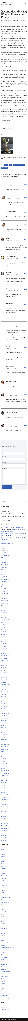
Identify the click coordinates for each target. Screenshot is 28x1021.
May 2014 (3, 672)
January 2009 (4, 826)
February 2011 (4, 766)
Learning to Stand (5, 511)
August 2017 (4, 622)
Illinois (2, 892)
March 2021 (4, 560)
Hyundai (3, 890)
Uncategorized (4, 995)
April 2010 (3, 790)
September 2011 (5, 749)
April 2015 (3, 646)
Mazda (2, 916)
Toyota (2, 988)
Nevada (3, 935)
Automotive (3, 859)
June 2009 (3, 814)
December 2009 (5, 799)
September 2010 (5, 778)
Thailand (3, 983)
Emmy (6, 164)
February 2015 (4, 651)
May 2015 (3, 644)
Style (2, 978)
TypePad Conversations (6, 993)
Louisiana (3, 914)
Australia (3, 856)
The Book (3, 986)
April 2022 (3, 553)
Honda (2, 887)
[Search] (25, 501)
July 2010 (3, 782)
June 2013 (3, 699)
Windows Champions (6, 998)
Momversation (4, 928)
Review (2, 959)
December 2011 (5, 742)
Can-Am (3, 866)
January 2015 (4, 653)
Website (4, 462)
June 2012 (3, 727)
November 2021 (5, 555)
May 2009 (3, 816)
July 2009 (3, 811)
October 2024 (4, 550)
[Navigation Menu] (25, 3)
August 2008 (4, 838)
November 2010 (5, 773)
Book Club (3, 863)
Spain (2, 974)
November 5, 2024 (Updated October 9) (10, 509)
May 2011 (3, 759)
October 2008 (4, 833)
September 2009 (5, 806)
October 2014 (4, 660)
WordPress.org (4, 1012)
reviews (3, 962)
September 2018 (5, 603)
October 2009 (4, 804)
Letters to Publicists (5, 907)
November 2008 (5, 830)
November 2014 (5, 658)
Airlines (2, 849)
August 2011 (4, 751)
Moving (2, 931)
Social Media (4, 969)
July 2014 (3, 667)
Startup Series (4, 976)
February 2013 (4, 708)
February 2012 (4, 737)
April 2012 (3, 732)
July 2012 (3, 725)
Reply (25, 184)
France (2, 883)
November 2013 (5, 687)
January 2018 (4, 617)
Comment (5, 468)
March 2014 (4, 677)
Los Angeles (4, 167)
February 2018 (4, 615)
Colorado (3, 868)
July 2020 (3, 569)
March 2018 (4, 612)
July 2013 (3, 696)
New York (3, 938)
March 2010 (4, 792)
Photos (2, 955)
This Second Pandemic (6, 520)
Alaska (2, 852)
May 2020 (3, 574)
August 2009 (4, 809)
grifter (15, 164)
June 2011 (3, 756)
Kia (2, 904)
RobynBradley (9, 303)
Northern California (5, 943)
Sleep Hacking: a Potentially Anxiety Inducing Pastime (13, 514)
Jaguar (2, 899)
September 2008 (5, 835)
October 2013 (4, 689)
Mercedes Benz (5, 919)
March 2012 (4, 735)
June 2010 (3, 785)
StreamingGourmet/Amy (12, 366)
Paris (2, 950)
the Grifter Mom (20, 37)
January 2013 (4, 711)
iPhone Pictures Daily (6, 897)
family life (3, 878)
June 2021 (3, 557)
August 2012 (4, 723)
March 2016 (4, 634)
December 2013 (5, 684)
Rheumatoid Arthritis (6, 964)
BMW (2, 861)
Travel (2, 990)
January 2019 (4, 596)
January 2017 (4, 627)
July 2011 (3, 754)
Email (4, 456)
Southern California (5, 971)
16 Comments (24, 20)
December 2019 (5, 579)
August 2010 (4, 780)
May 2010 (3, 787)
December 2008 (5, 828)
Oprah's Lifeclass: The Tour (7, 947)
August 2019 (4, 584)
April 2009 (3, 818)
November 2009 (5, 802)
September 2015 (5, 636)
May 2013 (3, 701)
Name (4, 451)
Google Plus (4, 885)
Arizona (3, 854)
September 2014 (5, 663)
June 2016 (3, 629)
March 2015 (4, 648)
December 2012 (5, 713)
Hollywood (21, 164)
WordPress (13, 1019)
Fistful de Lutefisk (10, 289)
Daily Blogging (4, 875)
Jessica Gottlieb (6, 20)
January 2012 (4, 739)
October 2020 (4, 565)
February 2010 (4, 794)
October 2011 (4, 747)
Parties (2, 952)
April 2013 (3, 703)
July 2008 (3, 840)
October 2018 (4, 600)
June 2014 (3, 670)
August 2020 (4, 567)
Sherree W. (8, 272)
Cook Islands (4, 871)
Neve (2, 1019)
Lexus (2, 909)
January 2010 (4, 797)
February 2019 (4, 593)
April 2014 (3, 675)
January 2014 (4, 682)
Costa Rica (3, 873)
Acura (2, 847)
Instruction (3, 895)
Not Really (3, 945)
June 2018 (3, 605)
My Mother (3, 933)
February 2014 (4, 679)
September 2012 (5, 720)
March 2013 (4, 706)
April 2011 (3, 761)
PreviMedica (4, 957)
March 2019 (4, 591)
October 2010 (4, 775)
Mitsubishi (3, 926)
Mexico (2, 921)
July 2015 (3, 639)
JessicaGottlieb (11, 196)
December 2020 (5, 562)
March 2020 (4, 577)
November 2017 (5, 620)
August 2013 (4, 694)
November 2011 (5, 744)
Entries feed (4, 1007)
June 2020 (3, 572)
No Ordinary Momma (11, 211)
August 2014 (4, 665)
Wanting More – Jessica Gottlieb (8, 542)
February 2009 (4, 823)
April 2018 (3, 610)
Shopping (3, 967)
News (2, 940)
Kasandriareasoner (10, 256)
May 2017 (3, 624)
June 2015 (3, 641)
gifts (10, 164)
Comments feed (5, 1009)
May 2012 (3, 730)
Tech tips (3, 981)
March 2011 (4, 763)
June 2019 (3, 586)
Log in (2, 1004)
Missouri (3, 923)
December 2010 (5, 771)
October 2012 (4, 718)
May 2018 (3, 608)
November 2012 (5, 715)
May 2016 (3, 632)
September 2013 (5, 691)
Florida (2, 880)
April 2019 (3, 588)
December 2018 (5, 598)
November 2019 (5, 581)
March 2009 (4, 821)
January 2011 (4, 768)
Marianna (8, 238)
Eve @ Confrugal (10, 425)
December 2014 (5, 656)
